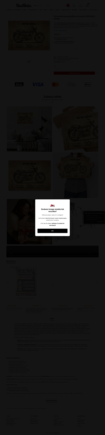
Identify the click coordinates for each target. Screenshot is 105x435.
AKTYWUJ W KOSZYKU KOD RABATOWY (52, 226)
